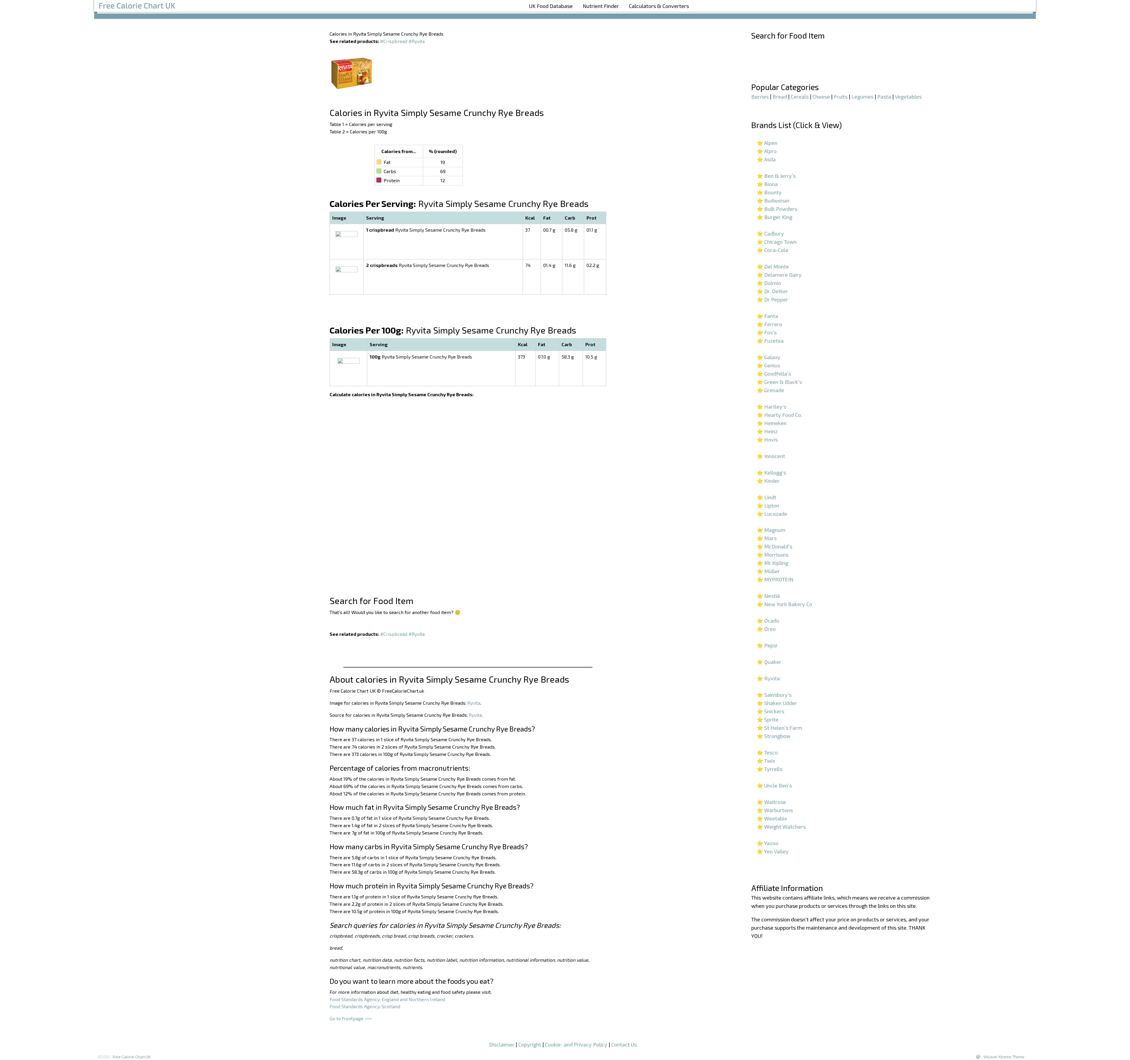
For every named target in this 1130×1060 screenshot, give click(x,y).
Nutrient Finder (601, 6)
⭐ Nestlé (768, 596)
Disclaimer (501, 1044)
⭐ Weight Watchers (781, 826)
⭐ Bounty (769, 192)
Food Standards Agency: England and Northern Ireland (387, 999)
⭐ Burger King (774, 217)
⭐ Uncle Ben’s (774, 785)
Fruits (841, 96)
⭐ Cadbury (770, 233)
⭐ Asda (766, 159)
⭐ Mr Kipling (772, 563)
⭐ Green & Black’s (779, 382)
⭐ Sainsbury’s (774, 694)
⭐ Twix (766, 760)
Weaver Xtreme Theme (1004, 1056)
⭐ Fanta (767, 316)
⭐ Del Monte (773, 266)
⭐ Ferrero (769, 324)
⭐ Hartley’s (771, 406)
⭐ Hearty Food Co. (779, 415)
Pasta (884, 96)
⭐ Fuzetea (770, 340)
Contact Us (624, 1044)
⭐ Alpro (767, 151)
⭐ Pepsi (767, 645)
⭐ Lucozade (772, 513)
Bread (779, 96)
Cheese (821, 96)
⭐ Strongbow (773, 736)
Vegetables (908, 96)
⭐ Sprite (767, 719)
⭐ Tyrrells (769, 769)
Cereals (800, 96)
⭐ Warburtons (775, 810)
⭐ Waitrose (771, 802)
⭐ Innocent (771, 456)
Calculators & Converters (659, 6)
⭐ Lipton (768, 505)
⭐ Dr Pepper (772, 299)
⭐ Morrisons (772, 554)
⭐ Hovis (767, 439)
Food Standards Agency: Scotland (365, 1006)
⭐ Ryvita (768, 678)
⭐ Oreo (766, 629)
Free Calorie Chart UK (132, 1056)
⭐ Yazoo (767, 843)
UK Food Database (551, 6)
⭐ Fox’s (767, 332)
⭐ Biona (767, 184)
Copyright (529, 1044)
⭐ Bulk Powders (777, 208)
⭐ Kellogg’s (771, 472)
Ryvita (473, 703)
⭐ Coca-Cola (772, 250)
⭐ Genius (768, 365)
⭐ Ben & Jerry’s (776, 175)
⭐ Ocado (768, 620)
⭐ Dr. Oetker (772, 291)
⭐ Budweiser (773, 200)
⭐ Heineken (772, 423)
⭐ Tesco (767, 752)
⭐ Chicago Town (777, 241)
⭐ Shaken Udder (777, 703)
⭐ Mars (767, 538)
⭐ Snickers (770, 711)
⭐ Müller (768, 571)
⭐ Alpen (767, 143)
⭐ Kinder (768, 480)
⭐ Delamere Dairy (779, 274)
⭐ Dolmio (769, 283)
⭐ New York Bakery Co (784, 604)
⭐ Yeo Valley (773, 851)
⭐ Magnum (771, 530)
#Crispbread (393, 41)
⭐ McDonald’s (774, 546)
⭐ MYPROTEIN (775, 579)
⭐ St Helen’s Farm (779, 727)
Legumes (862, 96)
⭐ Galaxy (768, 357)
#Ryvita (416, 41)
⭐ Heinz (767, 431)
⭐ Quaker (769, 661)
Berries (760, 96)
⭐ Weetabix (772, 818)
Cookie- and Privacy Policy (576, 1044)
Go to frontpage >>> (351, 1018)
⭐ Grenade (770, 390)
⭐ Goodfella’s (774, 373)
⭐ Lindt (766, 497)
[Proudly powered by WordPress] (978, 1056)
